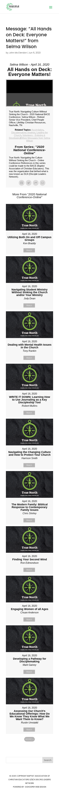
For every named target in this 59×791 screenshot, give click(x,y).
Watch (29, 250)
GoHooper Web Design (35, 787)
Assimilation (38, 129)
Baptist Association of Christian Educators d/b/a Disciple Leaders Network (29, 779)
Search (47, 760)
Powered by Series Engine (29, 748)
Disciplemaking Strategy (23, 132)
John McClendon (18, 52)
